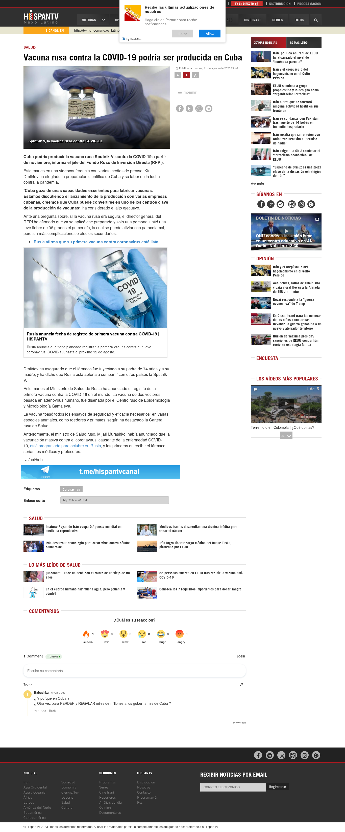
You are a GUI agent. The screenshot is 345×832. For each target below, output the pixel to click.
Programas (107, 782)
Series (277, 19)
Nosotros (143, 787)
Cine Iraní (252, 19)
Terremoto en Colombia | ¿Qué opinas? (282, 427)
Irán (26, 782)
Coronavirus (71, 489)
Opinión (105, 807)
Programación (309, 3)
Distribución (280, 3)
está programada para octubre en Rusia (65, 446)
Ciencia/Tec (70, 792)
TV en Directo (245, 3)
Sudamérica (32, 812)
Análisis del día (110, 802)
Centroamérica (34, 817)
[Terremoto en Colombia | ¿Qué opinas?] (286, 404)
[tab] (268, 42)
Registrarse (277, 786)
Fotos (299, 19)
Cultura (66, 807)
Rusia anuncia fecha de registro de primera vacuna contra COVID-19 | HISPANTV (93, 336)
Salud (29, 47)
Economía (68, 787)
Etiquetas (31, 488)
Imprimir (189, 92)
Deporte (67, 797)
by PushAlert (134, 39)
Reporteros (107, 797)
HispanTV (41, 16)
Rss (139, 802)
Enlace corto (34, 500)
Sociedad (68, 782)
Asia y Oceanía (34, 792)
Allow (210, 33)
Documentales (110, 812)
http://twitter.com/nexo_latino (97, 30)
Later (183, 33)
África (27, 797)
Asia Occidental (35, 787)
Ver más (257, 183)
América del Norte (37, 807)
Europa (28, 802)
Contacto (144, 792)
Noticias (89, 19)
